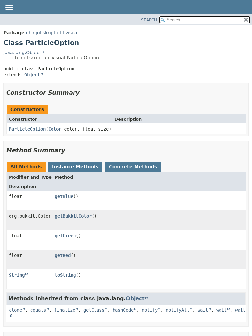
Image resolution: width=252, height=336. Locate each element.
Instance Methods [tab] (75, 166)
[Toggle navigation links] (8, 7)
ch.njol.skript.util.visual (52, 32)
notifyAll (177, 310)
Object (32, 74)
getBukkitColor (73, 216)
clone (15, 310)
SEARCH (149, 20)
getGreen (65, 235)
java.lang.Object (22, 52)
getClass (93, 310)
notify (150, 310)
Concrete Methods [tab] (133, 166)
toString (65, 275)
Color (54, 129)
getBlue (64, 196)
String (17, 275)
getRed (63, 255)
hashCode (123, 310)
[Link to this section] (84, 92)
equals (38, 310)
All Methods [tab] (26, 166)
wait (203, 310)
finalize (64, 310)
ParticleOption (27, 129)
